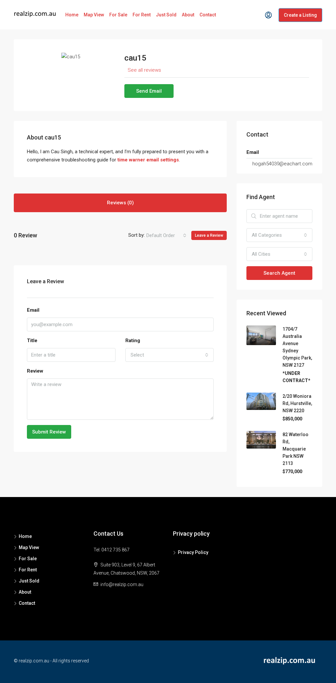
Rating (132, 340)
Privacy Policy (193, 552)
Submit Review (49, 432)
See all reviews (144, 70)
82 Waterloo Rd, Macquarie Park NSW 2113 (295, 449)
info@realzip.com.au (121, 584)
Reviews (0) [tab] (120, 203)
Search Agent (279, 273)
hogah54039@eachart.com (282, 164)
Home (71, 14)
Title (32, 340)
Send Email (149, 91)
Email (33, 310)
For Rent (142, 14)
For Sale (118, 14)
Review (35, 371)
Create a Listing (300, 15)
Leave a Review (209, 235)
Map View (94, 14)
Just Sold (166, 14)
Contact (208, 14)
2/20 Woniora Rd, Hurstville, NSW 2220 (297, 403)
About (188, 14)
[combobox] (166, 235)
